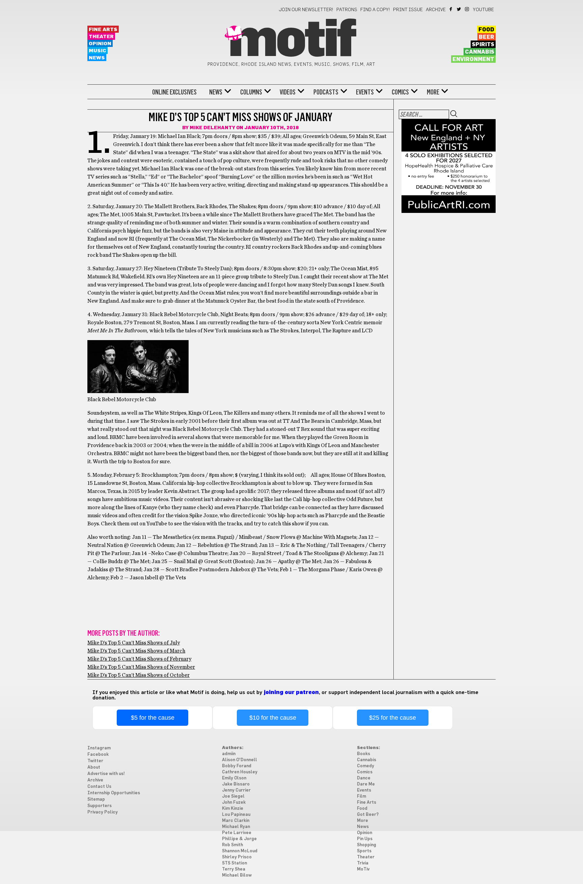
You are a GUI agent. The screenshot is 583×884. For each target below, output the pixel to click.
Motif (291, 40)
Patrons (346, 9)
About (93, 767)
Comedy (365, 766)
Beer (486, 37)
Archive (436, 9)
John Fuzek (234, 802)
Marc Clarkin (235, 821)
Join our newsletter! (306, 9)
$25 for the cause (392, 717)
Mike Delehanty (212, 128)
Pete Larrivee (236, 833)
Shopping (366, 845)
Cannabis (479, 52)
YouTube (483, 9)
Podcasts (325, 92)
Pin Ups (364, 839)
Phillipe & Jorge (239, 839)
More (433, 92)
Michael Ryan (236, 827)
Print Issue (408, 9)
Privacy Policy (102, 812)
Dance (363, 778)
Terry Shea (233, 869)
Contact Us (99, 786)
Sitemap (96, 799)
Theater (101, 36)
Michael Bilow (237, 875)
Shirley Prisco (237, 857)
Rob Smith (232, 845)
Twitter (459, 9)
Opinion (100, 43)
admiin (228, 754)
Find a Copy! (375, 9)
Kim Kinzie (232, 808)
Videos (288, 92)
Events (365, 92)
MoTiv (363, 869)
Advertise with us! (106, 774)
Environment (473, 59)
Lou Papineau (236, 814)
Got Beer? (368, 814)
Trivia (362, 863)
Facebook (451, 9)
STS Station (234, 863)
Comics (400, 92)
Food (486, 29)
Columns (251, 92)
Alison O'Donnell (239, 760)
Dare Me (366, 784)
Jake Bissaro (236, 784)
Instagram (467, 9)
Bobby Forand (236, 766)
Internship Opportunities (113, 793)
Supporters (99, 806)
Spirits (483, 44)
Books (363, 754)
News (97, 57)
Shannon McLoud (239, 851)
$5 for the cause (152, 717)
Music (97, 50)
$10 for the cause (272, 717)
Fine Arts (103, 29)
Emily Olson (234, 778)
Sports (364, 851)
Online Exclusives (174, 92)
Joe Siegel (233, 796)
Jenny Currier (236, 790)
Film (361, 796)
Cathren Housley (239, 772)
